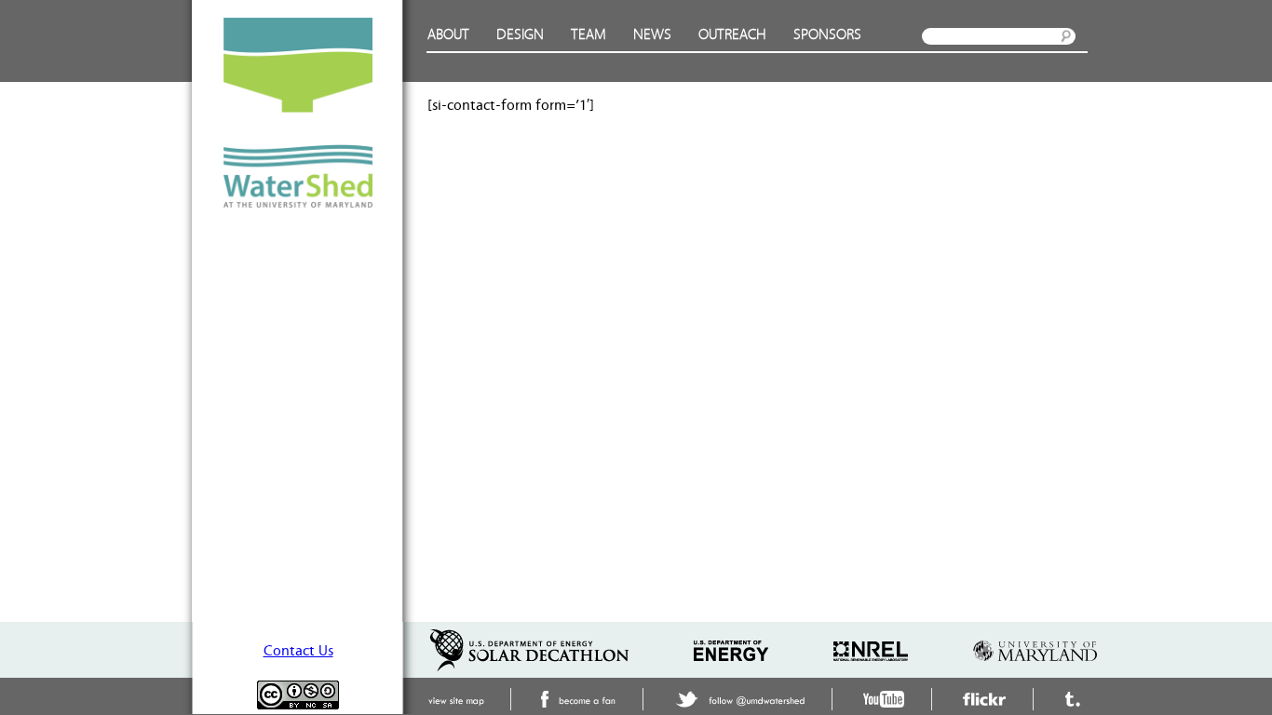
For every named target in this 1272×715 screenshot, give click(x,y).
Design (520, 35)
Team (588, 35)
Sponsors (827, 35)
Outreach (732, 35)
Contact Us (298, 650)
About (448, 35)
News (652, 35)
